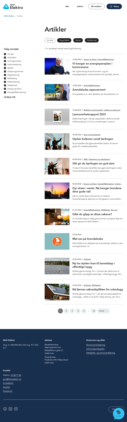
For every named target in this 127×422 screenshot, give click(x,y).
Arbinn (80, 6)
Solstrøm (118, 184)
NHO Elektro (9, 16)
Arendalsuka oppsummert (89, 89)
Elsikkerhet (105, 210)
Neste (101, 311)
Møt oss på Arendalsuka (87, 238)
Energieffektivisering (105, 59)
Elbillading (96, 285)
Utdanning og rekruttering (99, 159)
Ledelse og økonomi (112, 110)
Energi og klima (90, 59)
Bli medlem (96, 6)
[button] (9, 97)
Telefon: (12, 375)
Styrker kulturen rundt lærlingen (92, 138)
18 (94, 311)
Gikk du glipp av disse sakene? (92, 214)
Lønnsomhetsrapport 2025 (89, 114)
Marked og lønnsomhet (93, 110)
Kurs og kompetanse (92, 135)
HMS (86, 159)
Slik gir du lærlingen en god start (93, 163)
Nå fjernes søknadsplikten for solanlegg (97, 289)
